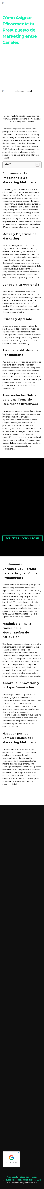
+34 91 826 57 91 (23, 1132)
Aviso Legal (12, 1177)
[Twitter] (7, 796)
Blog (39, 1180)
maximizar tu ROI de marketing (15, 343)
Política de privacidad (28, 1177)
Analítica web (33, 116)
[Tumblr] (14, 796)
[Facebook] (4, 796)
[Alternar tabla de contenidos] (36, 165)
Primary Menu (39, 2)
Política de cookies (13, 1180)
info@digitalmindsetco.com (18, 1141)
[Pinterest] (11, 796)
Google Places (30, 1147)
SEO (13, 602)
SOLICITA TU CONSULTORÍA (23, 538)
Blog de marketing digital (14, 116)
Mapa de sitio (29, 1180)
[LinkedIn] (18, 796)
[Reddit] (22, 796)
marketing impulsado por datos (27, 411)
